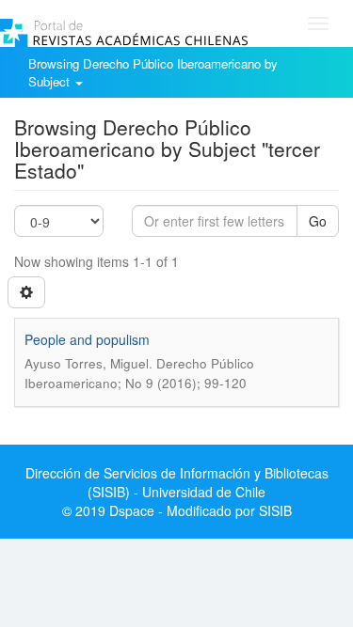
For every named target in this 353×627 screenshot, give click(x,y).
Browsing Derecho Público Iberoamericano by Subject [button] (153, 72)
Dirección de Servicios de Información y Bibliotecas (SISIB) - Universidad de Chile (177, 482)
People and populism (87, 339)
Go (318, 221)
